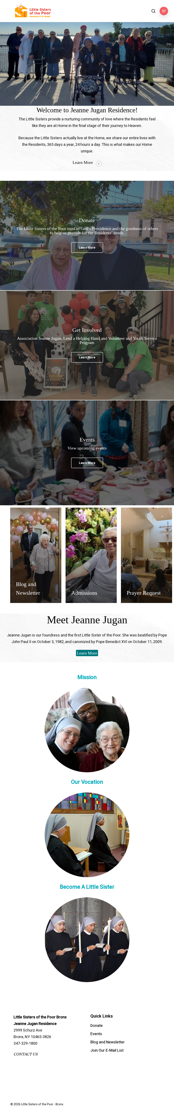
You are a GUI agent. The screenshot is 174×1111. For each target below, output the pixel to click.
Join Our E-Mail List (106, 1050)
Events (96, 1034)
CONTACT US (26, 1054)
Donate (96, 1026)
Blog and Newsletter (107, 1042)
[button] (164, 11)
